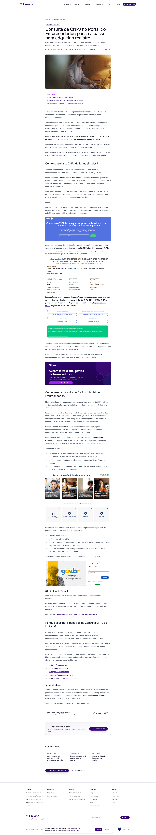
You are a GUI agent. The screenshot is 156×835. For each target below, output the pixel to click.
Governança (115, 796)
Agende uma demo (129, 4)
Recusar (106, 829)
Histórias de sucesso (75, 792)
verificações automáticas (58, 668)
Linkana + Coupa (52, 792)
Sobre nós (115, 792)
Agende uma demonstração (57, 770)
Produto (66, 4)
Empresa (98, 4)
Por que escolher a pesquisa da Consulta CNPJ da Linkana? (65, 103)
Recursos (87, 4)
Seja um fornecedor (74, 796)
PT (111, 4)
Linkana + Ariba (52, 796)
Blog (48, 19)
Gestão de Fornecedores (58, 19)
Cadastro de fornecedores (33, 792)
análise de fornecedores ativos (61, 675)
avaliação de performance (59, 672)
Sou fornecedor (94, 806)
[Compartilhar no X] (106, 49)
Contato (114, 802)
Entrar (118, 4)
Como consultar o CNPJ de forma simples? (60, 97)
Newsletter (115, 799)
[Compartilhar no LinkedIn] (102, 49)
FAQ (91, 802)
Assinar (124, 817)
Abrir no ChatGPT (102, 713)
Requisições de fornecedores (34, 799)
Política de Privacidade (72, 830)
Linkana (48, 657)
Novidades (93, 799)
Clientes (76, 4)
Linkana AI (29, 806)
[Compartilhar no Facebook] (109, 49)
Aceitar (99, 829)
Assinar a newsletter (98, 729)
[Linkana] (26, 4)
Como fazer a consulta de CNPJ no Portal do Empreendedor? (65, 100)
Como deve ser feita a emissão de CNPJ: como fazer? (77, 614)
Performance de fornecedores (35, 802)
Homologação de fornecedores (35, 796)
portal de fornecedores (58, 665)
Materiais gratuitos (95, 796)
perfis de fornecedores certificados (94, 695)
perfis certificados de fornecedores (62, 678)
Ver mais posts (77, 770)
